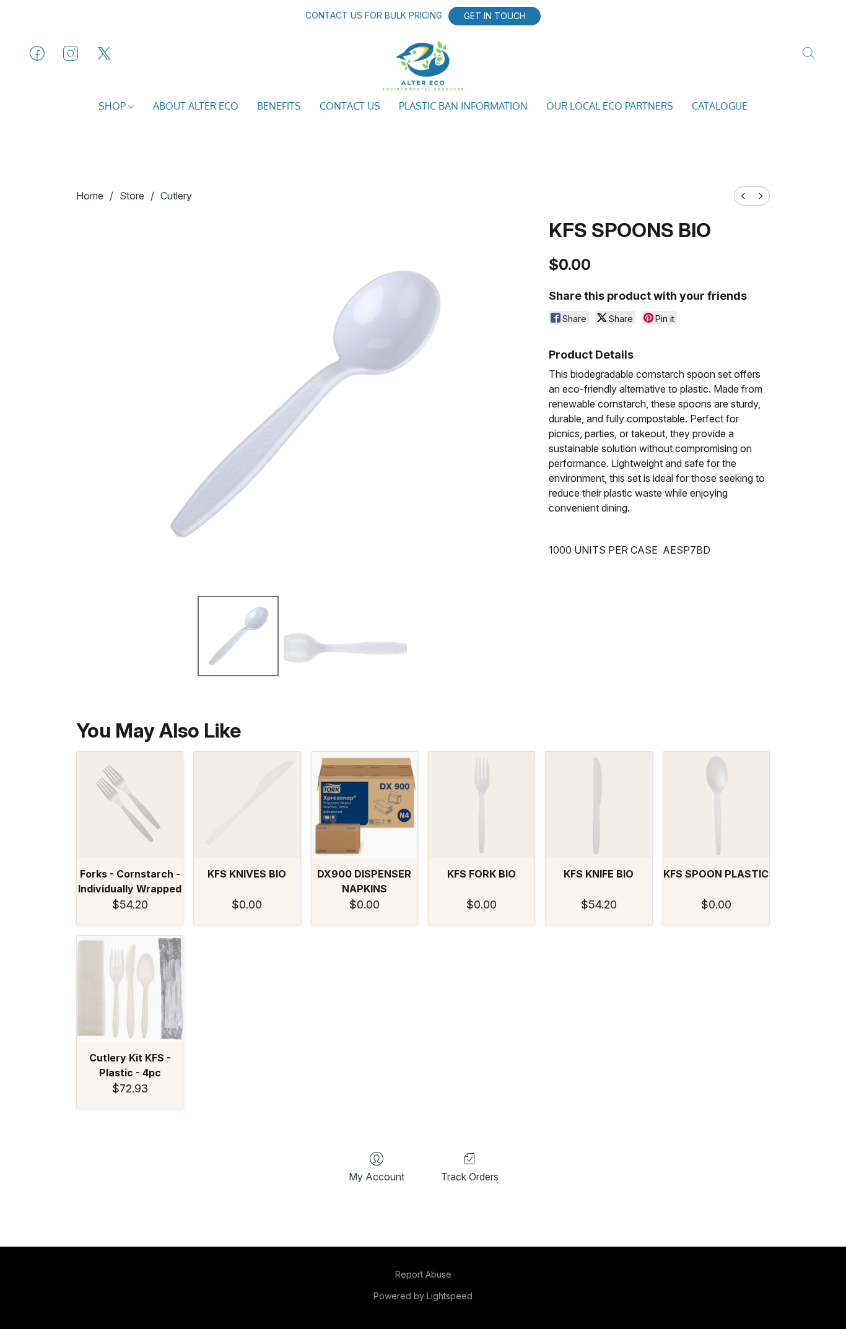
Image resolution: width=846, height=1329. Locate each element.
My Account (376, 1176)
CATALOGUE (720, 106)
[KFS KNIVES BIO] (247, 805)
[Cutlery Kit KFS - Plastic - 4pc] (130, 989)
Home (89, 196)
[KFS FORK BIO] (481, 805)
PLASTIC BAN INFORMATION (463, 106)
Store (132, 196)
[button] (494, 16)
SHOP (113, 106)
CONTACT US (350, 106)
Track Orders (470, 1176)
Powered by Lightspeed (423, 1296)
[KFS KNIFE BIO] (599, 805)
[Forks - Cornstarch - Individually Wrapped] (130, 805)
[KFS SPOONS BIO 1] (346, 636)
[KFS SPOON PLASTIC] (716, 805)
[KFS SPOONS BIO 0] (238, 636)
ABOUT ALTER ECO (195, 106)
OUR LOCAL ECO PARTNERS (609, 106)
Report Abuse (423, 1274)
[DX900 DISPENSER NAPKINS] (364, 805)
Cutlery (176, 196)
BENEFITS (279, 106)
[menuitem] (743, 196)
